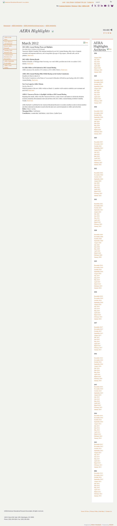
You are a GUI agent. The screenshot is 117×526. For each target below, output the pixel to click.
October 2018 (98, 300)
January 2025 (97, 103)
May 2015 (97, 401)
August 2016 (97, 366)
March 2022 (97, 191)
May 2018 (97, 310)
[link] (93, 5)
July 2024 (97, 121)
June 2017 (97, 339)
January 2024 (97, 134)
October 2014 (98, 420)
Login (63, 2)
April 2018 (97, 313)
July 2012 (97, 483)
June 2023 (97, 154)
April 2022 (97, 189)
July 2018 (97, 306)
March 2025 (97, 99)
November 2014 (98, 417)
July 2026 (97, 59)
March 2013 (97, 463)
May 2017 (97, 341)
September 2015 (98, 393)
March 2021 (97, 222)
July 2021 (97, 214)
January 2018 (97, 319)
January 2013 (97, 467)
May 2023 (97, 156)
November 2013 (98, 446)
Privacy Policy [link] (94, 511)
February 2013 (98, 465)
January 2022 (97, 195)
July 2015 (97, 397)
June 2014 (97, 428)
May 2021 (97, 218)
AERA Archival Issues (34, 26)
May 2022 (97, 187)
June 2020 (97, 247)
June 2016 (97, 370)
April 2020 (97, 251)
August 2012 (97, 481)
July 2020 (97, 245)
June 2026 (97, 62)
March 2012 (97, 492)
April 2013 (97, 461)
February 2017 (98, 347)
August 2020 (97, 243)
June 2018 (97, 308)
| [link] (86, 2)
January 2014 (97, 438)
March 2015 (97, 405)
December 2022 (98, 173)
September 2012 (98, 479)
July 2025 (97, 90)
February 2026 (98, 70)
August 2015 (97, 395)
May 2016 (97, 372)
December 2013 (98, 444)
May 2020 (97, 249)
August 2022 (97, 181)
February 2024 (98, 131)
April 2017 (97, 343)
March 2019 (97, 284)
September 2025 (98, 86)
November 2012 (98, 475)
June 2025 (97, 92)
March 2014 (97, 434)
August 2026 (97, 57)
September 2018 (98, 302)
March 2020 (97, 253)
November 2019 (98, 267)
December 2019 (98, 265)
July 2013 (97, 454)
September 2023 (98, 148)
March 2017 (97, 345)
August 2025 (97, 88)
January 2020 (97, 257)
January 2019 (97, 288)
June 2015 (97, 399)
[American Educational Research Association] (16, 3)
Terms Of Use (85, 511)
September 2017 (98, 333)
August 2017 (97, 335)
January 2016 (97, 380)
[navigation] (9, 16)
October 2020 (98, 238)
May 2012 (97, 487)
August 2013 (97, 452)
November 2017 (98, 329)
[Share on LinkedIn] (110, 33)
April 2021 (97, 220)
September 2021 (98, 210)
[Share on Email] (108, 33)
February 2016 (98, 378)
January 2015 (97, 409)
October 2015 (98, 391)
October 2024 (98, 115)
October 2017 (98, 331)
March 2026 (97, 68)
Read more (30, 55)
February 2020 (98, 255)
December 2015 (98, 387)
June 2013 (97, 457)
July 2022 (97, 183)
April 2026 (97, 66)
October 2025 (98, 84)
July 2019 (97, 275)
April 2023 (97, 158)
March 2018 (97, 315)
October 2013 (98, 448)
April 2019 (97, 282)
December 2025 (98, 80)
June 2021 (97, 216)
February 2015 (98, 407)
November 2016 (98, 360)
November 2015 (98, 389)
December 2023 (98, 142)
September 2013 (98, 450)
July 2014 (97, 426)
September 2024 (98, 117)
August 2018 (97, 304)
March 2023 (97, 160)
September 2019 (98, 271)
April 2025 (97, 96)
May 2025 (97, 94)
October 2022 (98, 177)
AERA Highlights (17, 26)
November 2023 (98, 144)
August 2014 (97, 424)
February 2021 (98, 224)
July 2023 (97, 152)
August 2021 (97, 212)
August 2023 (97, 150)
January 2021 (97, 226)
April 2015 (97, 403)
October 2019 (98, 269)
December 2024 (98, 111)
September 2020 (98, 241)
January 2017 (97, 350)
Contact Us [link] (90, 2)
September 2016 (98, 364)
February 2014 (98, 436)
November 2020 (98, 236)
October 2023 (98, 146)
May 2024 (97, 125)
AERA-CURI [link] (85, 6)
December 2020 (98, 234)
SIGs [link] (79, 6)
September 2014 (98, 422)
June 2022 (97, 185)
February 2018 (98, 317)
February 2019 (98, 286)
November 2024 (98, 113)
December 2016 (98, 358)
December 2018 (98, 296)
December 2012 (98, 473)
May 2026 (97, 64)
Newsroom (7, 26)
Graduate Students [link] (65, 6)
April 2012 (97, 489)
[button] (111, 2)
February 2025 (98, 101)
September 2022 (98, 179)
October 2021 (98, 208)
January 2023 (97, 164)
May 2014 (97, 430)
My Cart (84, 2)
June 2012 (97, 485)
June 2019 (97, 278)
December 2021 (98, 203)
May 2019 (97, 280)
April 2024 (97, 127)
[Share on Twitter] (106, 33)
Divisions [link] (74, 6)
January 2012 (97, 496)
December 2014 (98, 415)
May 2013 (97, 459)
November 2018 (98, 298)
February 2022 (98, 193)
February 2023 (98, 162)
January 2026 (97, 72)
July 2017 (97, 337)
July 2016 (97, 368)
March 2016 (97, 376)
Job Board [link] (78, 2)
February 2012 (98, 494)
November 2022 (98, 175)
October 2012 (98, 477)
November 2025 (98, 82)
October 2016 (98, 362)
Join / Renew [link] (70, 2)
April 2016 (97, 374)
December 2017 (98, 327)
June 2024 (97, 123)
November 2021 (98, 206)
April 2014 (97, 432)
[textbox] (100, 2)
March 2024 (97, 129)
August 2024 (97, 119)
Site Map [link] (101, 511)
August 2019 (97, 273)
